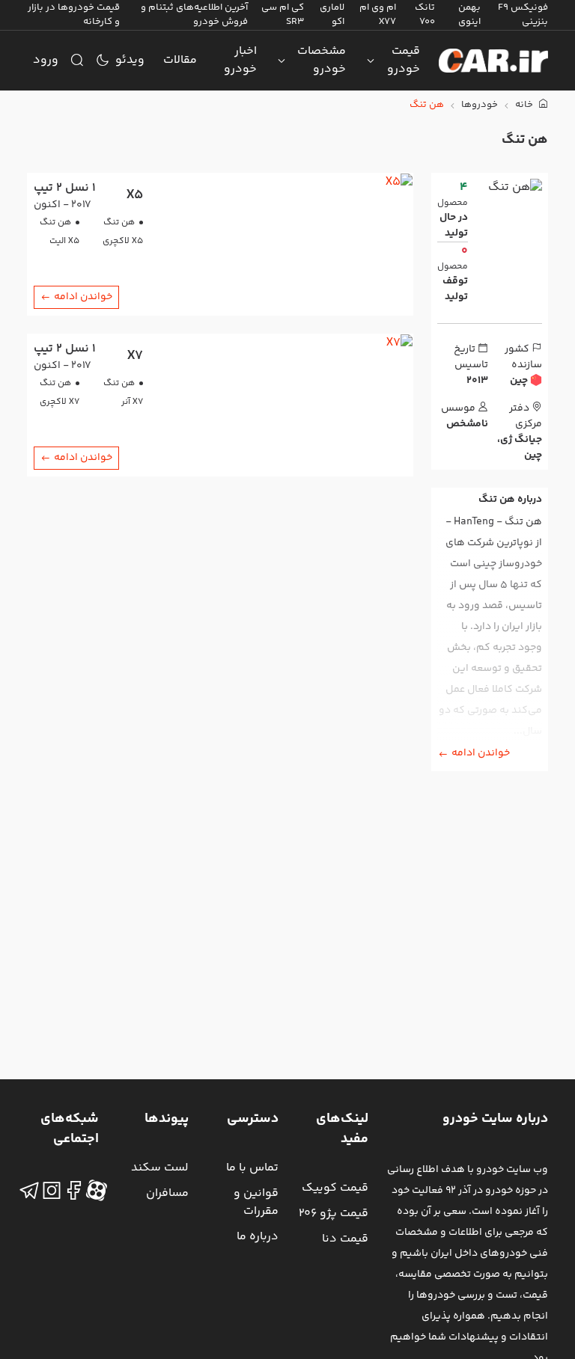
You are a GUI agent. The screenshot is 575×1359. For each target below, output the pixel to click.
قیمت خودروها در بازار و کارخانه (74, 14)
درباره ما (258, 1236)
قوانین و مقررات (256, 1202)
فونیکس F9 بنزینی (523, 14)
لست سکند (160, 1168)
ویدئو (129, 60)
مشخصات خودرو (321, 60)
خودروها (479, 105)
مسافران (167, 1193)
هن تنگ (427, 105)
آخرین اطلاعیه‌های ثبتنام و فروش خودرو (194, 14)
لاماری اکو (332, 14)
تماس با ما (252, 1168)
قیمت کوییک (335, 1188)
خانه (525, 105)
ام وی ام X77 (377, 14)
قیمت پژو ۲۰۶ (333, 1213)
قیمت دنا (345, 1239)
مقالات (180, 60)
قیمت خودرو (403, 60)
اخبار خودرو (240, 60)
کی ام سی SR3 (282, 14)
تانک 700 (425, 14)
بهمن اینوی (469, 14)
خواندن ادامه (480, 753)
